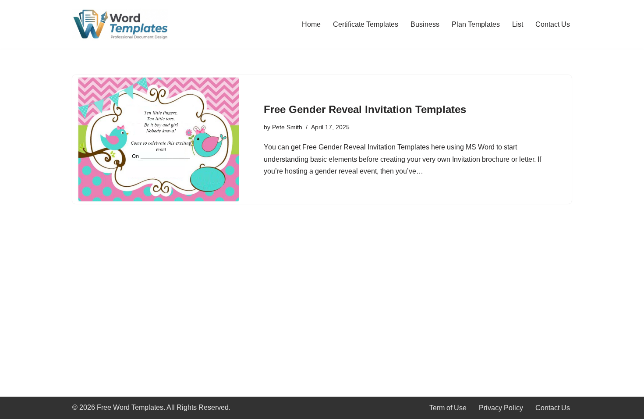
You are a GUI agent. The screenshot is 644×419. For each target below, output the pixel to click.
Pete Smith (287, 127)
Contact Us (552, 24)
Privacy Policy (501, 408)
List (517, 24)
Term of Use (448, 408)
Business (424, 24)
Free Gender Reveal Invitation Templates (365, 109)
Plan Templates (476, 24)
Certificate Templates (365, 24)
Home (311, 24)
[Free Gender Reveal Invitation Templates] (158, 139)
